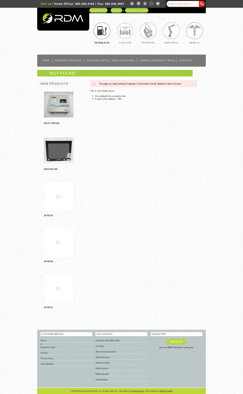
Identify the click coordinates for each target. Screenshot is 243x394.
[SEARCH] (202, 4)
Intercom (148, 42)
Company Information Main (108, 340)
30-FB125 (48, 215)
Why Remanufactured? (106, 351)
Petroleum (102, 42)
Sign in (116, 10)
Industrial (171, 42)
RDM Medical (102, 379)
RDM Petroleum (103, 357)
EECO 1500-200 (51, 123)
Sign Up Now (176, 341)
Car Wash (125, 42)
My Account (98, 10)
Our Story (100, 346)
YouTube (145, 3)
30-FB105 (48, 261)
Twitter (158, 3)
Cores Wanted (46, 363)
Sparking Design (137, 391)
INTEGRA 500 (51, 169)
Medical (194, 42)
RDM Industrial (102, 374)
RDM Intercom (102, 368)
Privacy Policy (46, 358)
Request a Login (137, 10)
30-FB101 (48, 307)
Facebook (139, 3)
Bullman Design (166, 391)
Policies (44, 352)
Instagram (151, 3)
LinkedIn (132, 3)
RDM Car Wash (103, 362)
